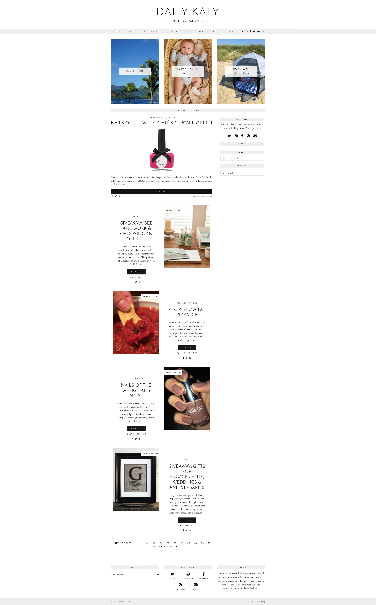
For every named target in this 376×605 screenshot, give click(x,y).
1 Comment (137, 277)
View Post (162, 192)
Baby (188, 31)
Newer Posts (123, 543)
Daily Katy (188, 12)
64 (161, 543)
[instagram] (247, 31)
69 (195, 543)
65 (168, 543)
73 (154, 546)
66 (175, 543)
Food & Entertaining (187, 303)
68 (188, 543)
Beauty (172, 118)
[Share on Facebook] (112, 196)
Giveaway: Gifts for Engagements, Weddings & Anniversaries (187, 477)
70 (202, 543)
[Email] (258, 31)
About (133, 31)
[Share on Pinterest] (119, 196)
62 (147, 543)
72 (147, 546)
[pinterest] (254, 31)
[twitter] (242, 31)
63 (154, 543)
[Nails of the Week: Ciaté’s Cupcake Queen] (161, 171)
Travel (173, 31)
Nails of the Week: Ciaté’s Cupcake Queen (161, 123)
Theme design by (252, 602)
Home (119, 31)
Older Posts (167, 546)
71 (209, 543)
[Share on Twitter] (116, 196)
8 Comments (188, 526)
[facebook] (250, 31)
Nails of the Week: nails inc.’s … (136, 390)
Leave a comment (202, 196)
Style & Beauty (153, 31)
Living (201, 31)
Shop (216, 31)
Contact (231, 31)
